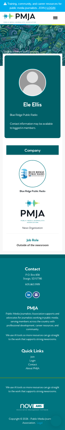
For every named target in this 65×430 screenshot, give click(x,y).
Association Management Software (32, 409)
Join (32, 356)
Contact (32, 364)
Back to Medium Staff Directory (21, 51)
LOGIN (51, 7)
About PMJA (32, 368)
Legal (40, 422)
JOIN (41, 7)
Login (32, 360)
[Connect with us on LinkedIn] (28, 295)
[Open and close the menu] (49, 18)
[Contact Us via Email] (36, 295)
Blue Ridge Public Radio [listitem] (33, 191)
